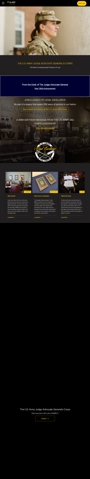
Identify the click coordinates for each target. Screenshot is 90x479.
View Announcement (45, 128)
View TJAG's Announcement (45, 89)
